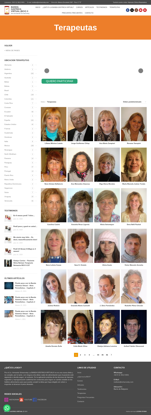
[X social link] (132, 10)
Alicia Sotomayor (107, 224)
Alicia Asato (107, 265)
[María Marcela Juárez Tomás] (134, 165)
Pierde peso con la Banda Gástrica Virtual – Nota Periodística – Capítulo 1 (25, 313)
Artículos (80, 385)
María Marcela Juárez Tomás (133, 184)
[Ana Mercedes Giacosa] (80, 165)
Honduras (8, 137)
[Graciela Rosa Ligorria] (80, 205)
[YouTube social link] (140, 10)
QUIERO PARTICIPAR (59, 81)
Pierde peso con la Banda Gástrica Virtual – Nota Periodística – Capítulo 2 (25, 299)
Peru (6, 167)
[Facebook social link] (128, 10)
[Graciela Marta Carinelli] (80, 286)
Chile (6, 95)
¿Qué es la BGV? (84, 377)
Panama (7, 158)
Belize (6, 82)
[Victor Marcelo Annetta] (134, 246)
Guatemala (8, 133)
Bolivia (6, 86)
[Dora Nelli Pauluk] (134, 205)
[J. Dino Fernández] (107, 286)
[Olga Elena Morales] (107, 165)
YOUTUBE (27, 400)
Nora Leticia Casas (53, 265)
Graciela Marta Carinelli (80, 306)
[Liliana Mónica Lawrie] (53, 124)
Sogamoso (8, 188)
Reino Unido (9, 180)
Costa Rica (8, 103)
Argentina (8, 73)
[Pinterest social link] (145, 10)
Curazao (7, 107)
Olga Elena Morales (107, 184)
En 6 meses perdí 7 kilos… (24, 215)
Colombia (8, 99)
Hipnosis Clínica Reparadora (137, 2)
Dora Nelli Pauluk (134, 224)
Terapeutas (81, 393)
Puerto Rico (8, 175)
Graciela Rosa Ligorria (80, 224)
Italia (6, 141)
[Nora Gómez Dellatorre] (53, 165)
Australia (7, 78)
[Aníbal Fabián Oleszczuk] (134, 327)
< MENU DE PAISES (12, 50)
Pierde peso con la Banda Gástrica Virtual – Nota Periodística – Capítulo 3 (25, 285)
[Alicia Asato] (107, 246)
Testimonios (81, 389)
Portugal (7, 171)
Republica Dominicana (12, 184)
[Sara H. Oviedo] (80, 246)
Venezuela (8, 201)
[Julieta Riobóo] (53, 286)
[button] (7, 408)
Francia (7, 129)
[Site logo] (16, 10)
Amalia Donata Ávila (53, 346)
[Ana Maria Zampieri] (107, 124)
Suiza (6, 192)
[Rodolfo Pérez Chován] (134, 286)
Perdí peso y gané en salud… (25, 226)
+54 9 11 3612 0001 (18, 2)
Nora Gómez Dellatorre (54, 184)
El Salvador (8, 116)
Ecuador (7, 112)
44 (98, 355)
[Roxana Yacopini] (134, 124)
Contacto (80, 401)
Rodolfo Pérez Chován (134, 306)
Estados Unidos (10, 124)
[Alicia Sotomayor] (107, 205)
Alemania (7, 65)
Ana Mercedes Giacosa (80, 184)
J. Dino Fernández (107, 306)
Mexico (7, 146)
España (7, 120)
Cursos (80, 381)
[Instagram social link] (136, 10)
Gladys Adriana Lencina (107, 346)
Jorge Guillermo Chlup (80, 143)
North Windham (10, 154)
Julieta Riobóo (54, 306)
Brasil (6, 90)
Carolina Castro (53, 224)
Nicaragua (8, 150)
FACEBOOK (42, 400)
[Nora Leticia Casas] (53, 246)
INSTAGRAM (13, 400)
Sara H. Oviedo (80, 265)
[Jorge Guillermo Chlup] (80, 124)
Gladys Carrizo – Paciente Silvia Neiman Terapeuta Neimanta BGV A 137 (23, 263)
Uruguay (7, 196)
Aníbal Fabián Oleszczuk (134, 346)
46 (107, 355)
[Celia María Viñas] (80, 327)
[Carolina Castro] (53, 205)
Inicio (43, 102)
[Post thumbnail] (8, 218)
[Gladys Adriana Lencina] (107, 327)
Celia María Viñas (80, 346)
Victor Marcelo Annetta (134, 265)
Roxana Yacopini (134, 143)
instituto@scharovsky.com (40, 2)
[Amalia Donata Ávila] (53, 327)
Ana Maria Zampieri (107, 143)
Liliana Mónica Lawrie (54, 143)
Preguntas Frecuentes (85, 397)
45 (102, 355)
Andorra (7, 69)
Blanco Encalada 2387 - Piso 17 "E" (69, 2)
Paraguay (8, 163)
